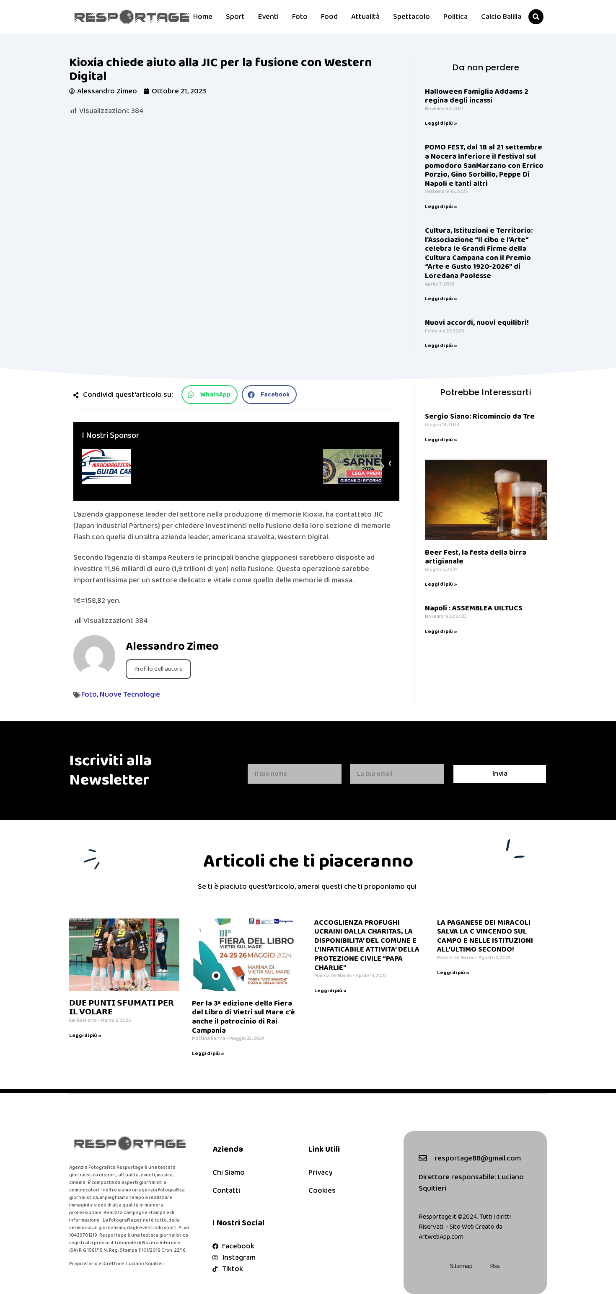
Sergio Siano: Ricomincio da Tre (480, 416)
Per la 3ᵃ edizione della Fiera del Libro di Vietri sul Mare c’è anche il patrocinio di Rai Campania (243, 1017)
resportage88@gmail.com (478, 1158)
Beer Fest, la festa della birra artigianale (475, 557)
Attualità (365, 17)
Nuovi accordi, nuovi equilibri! (477, 323)
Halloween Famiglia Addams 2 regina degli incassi (476, 96)
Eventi (268, 17)
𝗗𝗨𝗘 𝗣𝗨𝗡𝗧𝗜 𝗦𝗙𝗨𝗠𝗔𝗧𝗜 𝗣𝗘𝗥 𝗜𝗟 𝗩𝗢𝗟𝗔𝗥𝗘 (121, 1008)
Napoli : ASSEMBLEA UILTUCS (474, 608)
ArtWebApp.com (441, 1237)
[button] (536, 16)
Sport (235, 17)
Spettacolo (411, 17)
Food (329, 17)
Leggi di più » (441, 123)
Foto (300, 17)
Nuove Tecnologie (130, 694)
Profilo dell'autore (158, 669)
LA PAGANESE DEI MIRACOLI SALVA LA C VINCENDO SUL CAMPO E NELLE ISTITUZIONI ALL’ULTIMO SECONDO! (485, 936)
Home (202, 17)
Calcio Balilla (501, 17)
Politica (455, 17)
